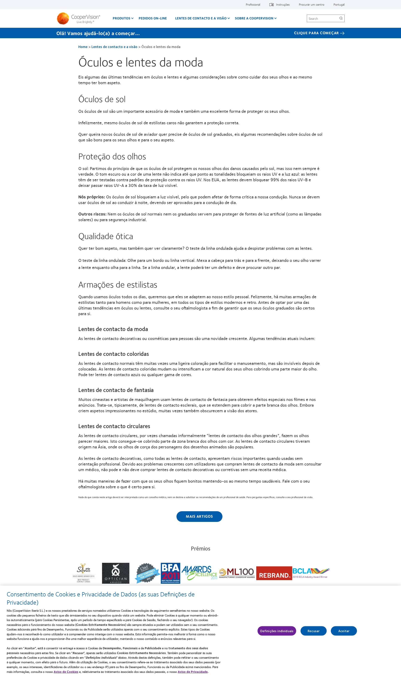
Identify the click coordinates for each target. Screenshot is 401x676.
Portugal (339, 4)
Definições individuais (277, 630)
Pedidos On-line (153, 18)
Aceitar (343, 630)
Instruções (283, 4)
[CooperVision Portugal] (80, 18)
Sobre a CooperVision (254, 18)
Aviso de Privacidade (193, 671)
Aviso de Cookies (66, 671)
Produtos (121, 18)
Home (83, 46)
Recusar (314, 630)
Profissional (253, 4)
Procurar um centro (311, 4)
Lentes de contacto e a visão (201, 18)
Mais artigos (199, 516)
